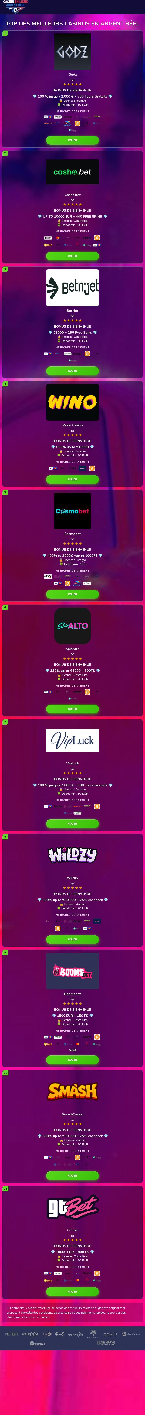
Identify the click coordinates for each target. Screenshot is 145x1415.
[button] (72, 140)
